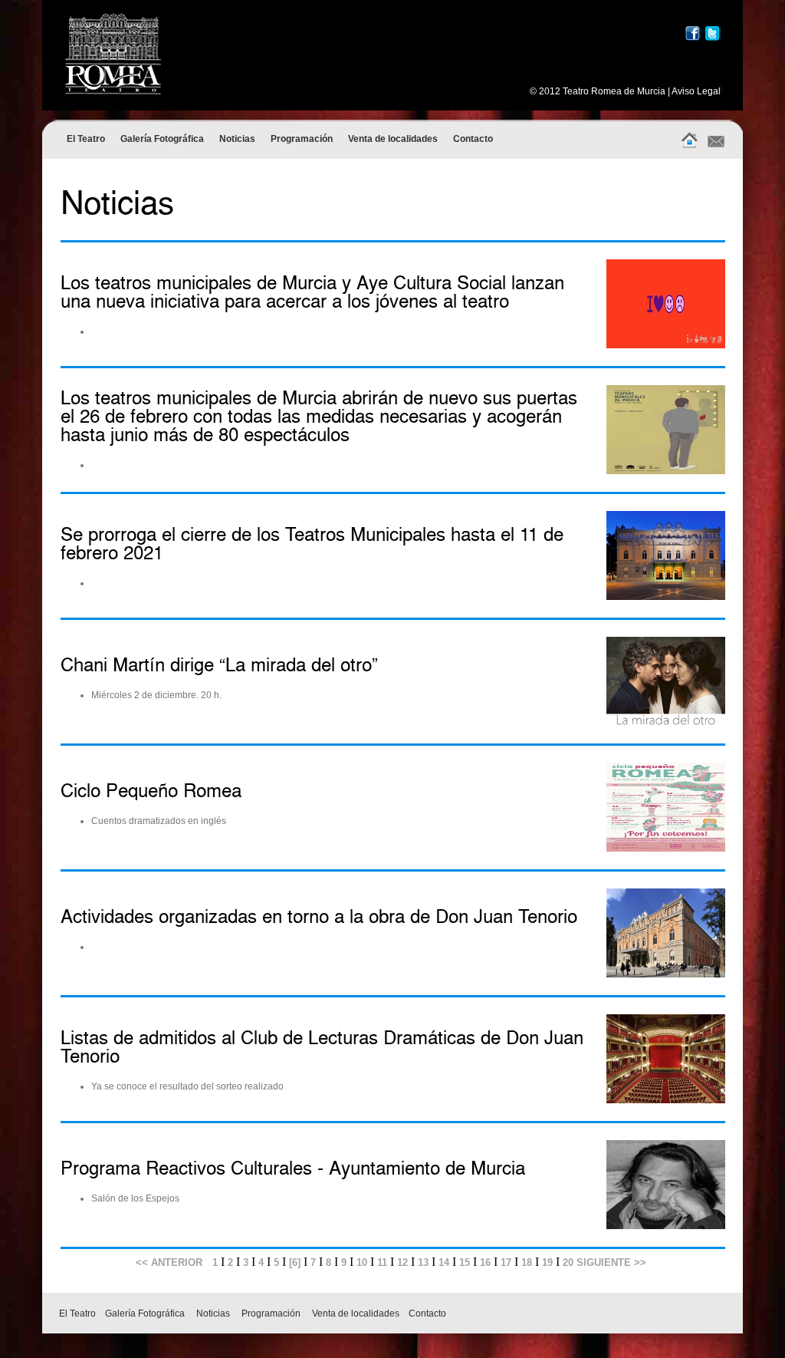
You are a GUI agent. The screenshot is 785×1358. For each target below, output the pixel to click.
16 (485, 1262)
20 (568, 1262)
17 (506, 1262)
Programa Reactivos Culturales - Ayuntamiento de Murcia (293, 1169)
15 (464, 1262)
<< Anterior (169, 1262)
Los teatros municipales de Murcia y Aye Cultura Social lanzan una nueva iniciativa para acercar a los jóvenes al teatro (312, 293)
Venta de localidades (393, 138)
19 (547, 1262)
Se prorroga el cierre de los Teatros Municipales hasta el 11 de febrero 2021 (312, 544)
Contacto (473, 138)
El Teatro (86, 138)
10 (361, 1262)
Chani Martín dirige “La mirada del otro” (219, 666)
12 (402, 1262)
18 (526, 1262)
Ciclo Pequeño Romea (151, 792)
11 (382, 1262)
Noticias (237, 138)
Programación (302, 138)
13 (423, 1262)
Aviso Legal (696, 91)
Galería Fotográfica (162, 138)
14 (443, 1262)
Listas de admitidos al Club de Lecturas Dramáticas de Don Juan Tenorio (322, 1048)
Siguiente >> (609, 1262)
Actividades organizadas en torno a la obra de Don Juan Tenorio (319, 917)
